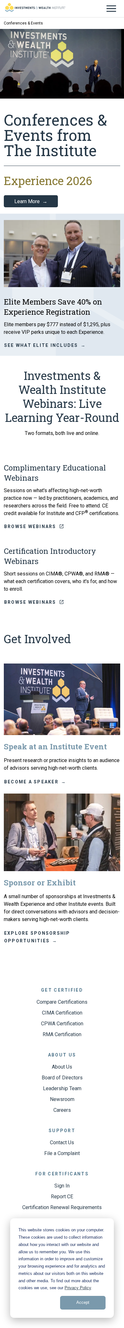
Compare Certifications (62, 1002)
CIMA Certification (62, 1013)
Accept (82, 1302)
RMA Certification (62, 1034)
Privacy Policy (78, 1287)
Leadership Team (62, 1088)
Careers (62, 1110)
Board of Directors (62, 1078)
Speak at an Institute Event (55, 746)
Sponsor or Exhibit (40, 882)
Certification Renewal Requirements (62, 1207)
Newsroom (62, 1099)
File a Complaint (62, 1153)
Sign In (62, 1186)
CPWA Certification (62, 1024)
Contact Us (62, 1142)
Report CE (62, 1197)
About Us (62, 1067)
